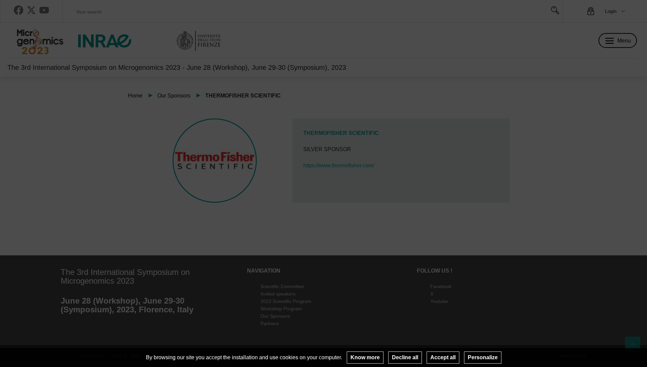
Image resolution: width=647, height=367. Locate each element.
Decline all (405, 357)
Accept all (443, 357)
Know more (365, 357)
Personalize (483, 357)
